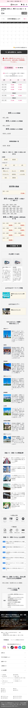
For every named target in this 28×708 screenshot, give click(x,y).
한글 (15, 688)
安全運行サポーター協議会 (16, 582)
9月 (24, 18)
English (3, 688)
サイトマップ (17, 679)
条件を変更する (13, 52)
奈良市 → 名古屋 (7, 133)
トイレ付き (22, 174)
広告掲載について (18, 681)
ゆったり (14, 170)
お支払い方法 (14, 515)
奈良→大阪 (4, 100)
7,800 (20, 84)
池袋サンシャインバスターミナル (15, 597)
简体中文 (16, 690)
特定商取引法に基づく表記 (20, 677)
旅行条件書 (4, 676)
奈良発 (4, 145)
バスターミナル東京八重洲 (14, 602)
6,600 (13, 89)
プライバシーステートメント (7, 678)
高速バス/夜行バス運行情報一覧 (14, 1)
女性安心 (14, 174)
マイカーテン (6, 174)
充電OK (14, 177)
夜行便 (14, 159)
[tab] (9, 67)
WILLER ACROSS (18, 698)
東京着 (8, 145)
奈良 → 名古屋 (6, 125)
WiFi (6, 177)
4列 (22, 165)
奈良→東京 (4, 87)
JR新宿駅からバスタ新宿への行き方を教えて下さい (15, 553)
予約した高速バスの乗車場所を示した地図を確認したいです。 (15, 542)
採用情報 (16, 674)
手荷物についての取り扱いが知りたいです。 (14, 569)
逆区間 (25, 13)
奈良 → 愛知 (6, 117)
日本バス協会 (5, 582)
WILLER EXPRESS (18, 696)
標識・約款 (17, 676)
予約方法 (14, 526)
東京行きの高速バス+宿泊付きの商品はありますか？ (15, 558)
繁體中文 (4, 690)
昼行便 (5, 159)
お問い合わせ (5, 681)
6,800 (13, 84)
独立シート (5, 170)
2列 (6, 165)
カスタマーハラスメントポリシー (7, 683)
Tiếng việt (4, 691)
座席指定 (22, 170)
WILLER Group (5, 696)
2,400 (13, 100)
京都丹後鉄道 (5, 698)
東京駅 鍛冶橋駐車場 (12, 600)
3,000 (13, 95)
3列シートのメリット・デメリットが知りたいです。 (15, 563)
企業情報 (4, 674)
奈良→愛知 (4, 95)
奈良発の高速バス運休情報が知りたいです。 (14, 547)
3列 (14, 165)
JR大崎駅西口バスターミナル (14, 599)
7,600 (20, 89)
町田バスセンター (12, 603)
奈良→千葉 (4, 84)
